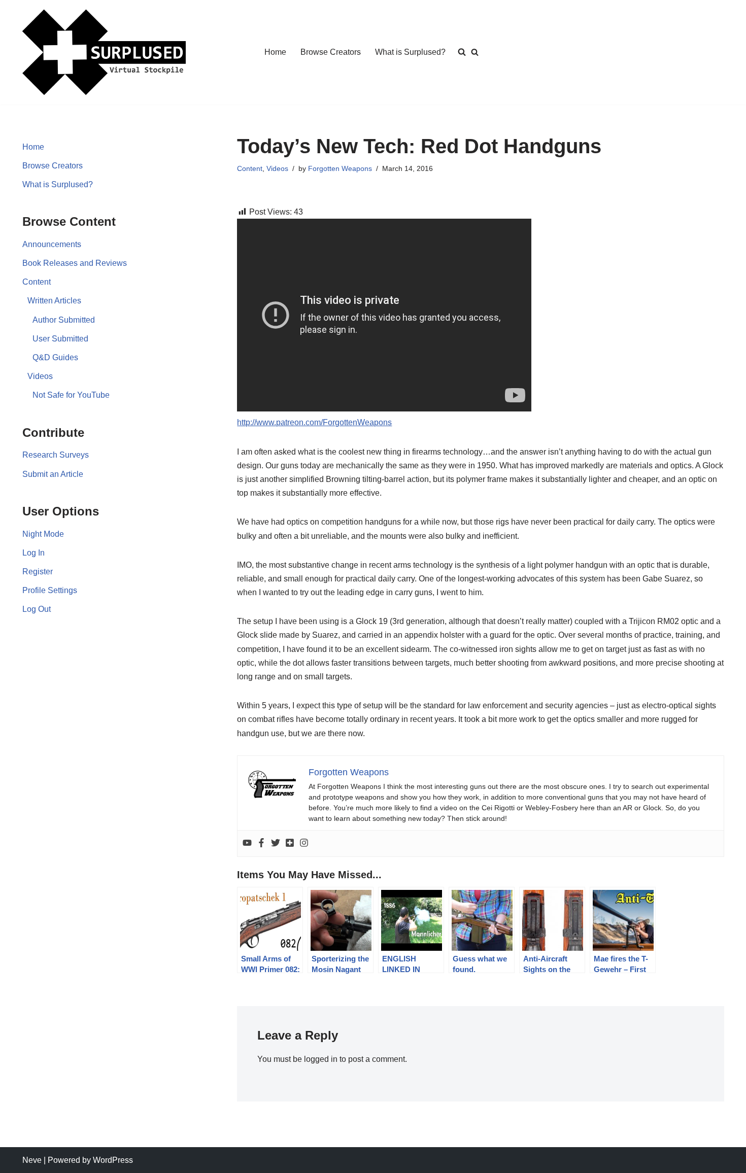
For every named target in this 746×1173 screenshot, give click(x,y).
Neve (32, 1160)
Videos (40, 376)
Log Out (36, 609)
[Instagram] (304, 843)
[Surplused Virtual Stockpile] (104, 52)
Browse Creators (330, 52)
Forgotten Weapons (340, 168)
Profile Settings (49, 590)
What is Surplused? (410, 52)
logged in (320, 1059)
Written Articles (54, 300)
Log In (33, 552)
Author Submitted (63, 320)
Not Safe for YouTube (71, 395)
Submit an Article (52, 474)
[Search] (475, 52)
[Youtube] (247, 843)
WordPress (113, 1160)
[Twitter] (275, 843)
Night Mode (43, 534)
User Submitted (60, 338)
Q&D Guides (55, 357)
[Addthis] (289, 843)
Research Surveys (55, 455)
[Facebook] (261, 843)
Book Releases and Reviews (74, 263)
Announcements (51, 244)
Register (37, 571)
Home (275, 52)
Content (36, 282)
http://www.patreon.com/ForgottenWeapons (314, 422)
